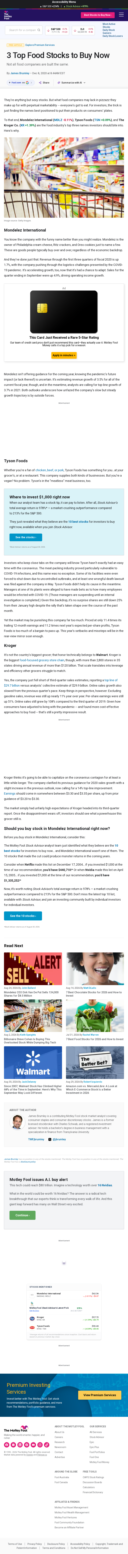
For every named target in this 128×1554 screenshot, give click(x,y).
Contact (59, 1452)
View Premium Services (100, 1395)
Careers (59, 1437)
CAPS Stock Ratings (93, 1477)
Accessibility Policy (80, 1544)
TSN (97, 120)
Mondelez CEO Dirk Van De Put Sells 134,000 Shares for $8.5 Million (31, 994)
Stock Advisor (97, 1437)
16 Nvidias (105, 1185)
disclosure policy (27, 1162)
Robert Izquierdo (93, 1081)
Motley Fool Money (99, 1462)
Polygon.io (42, 1455)
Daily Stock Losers (113, 36)
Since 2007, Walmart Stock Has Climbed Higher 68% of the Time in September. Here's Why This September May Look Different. (33, 1089)
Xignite (29, 1455)
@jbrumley (59, 1139)
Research (60, 1442)
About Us (59, 1432)
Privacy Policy (35, 1544)
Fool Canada (61, 1482)
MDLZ (58, 120)
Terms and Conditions (53, 1548)
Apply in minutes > (64, 355)
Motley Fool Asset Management (71, 1507)
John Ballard (29, 988)
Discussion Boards (92, 1482)
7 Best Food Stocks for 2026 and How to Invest (95, 1039)
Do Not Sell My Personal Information (90, 1548)
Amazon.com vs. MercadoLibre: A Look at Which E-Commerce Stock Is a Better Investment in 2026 (91, 1089)
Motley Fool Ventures (66, 1517)
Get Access (34, 1311)
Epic (92, 1442)
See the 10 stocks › (23, 916)
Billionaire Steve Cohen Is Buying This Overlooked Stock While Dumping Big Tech (30, 1041)
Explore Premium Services (40, 45)
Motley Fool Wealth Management (72, 1512)
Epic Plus (94, 1447)
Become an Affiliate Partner (69, 1527)
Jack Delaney (29, 1081)
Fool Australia (62, 1477)
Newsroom (60, 1447)
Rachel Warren (91, 1034)
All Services (96, 1432)
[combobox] (23, 30)
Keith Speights (28, 1034)
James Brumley (19, 73)
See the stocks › (26, 537)
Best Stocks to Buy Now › (97, 15)
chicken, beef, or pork (50, 470)
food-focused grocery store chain (42, 660)
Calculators (89, 1487)
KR (22, 125)
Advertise (60, 1457)
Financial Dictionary (93, 1492)
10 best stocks (78, 521)
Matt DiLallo (90, 988)
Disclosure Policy (56, 1544)
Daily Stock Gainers (109, 31)
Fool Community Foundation (69, 1522)
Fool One (94, 1457)
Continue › (23, 1215)
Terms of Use (15, 1544)
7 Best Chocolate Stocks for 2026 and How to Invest (94, 994)
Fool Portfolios (97, 1452)
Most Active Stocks (109, 25)
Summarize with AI (72, 82)
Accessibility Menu (64, 2)
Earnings (10, 793)
